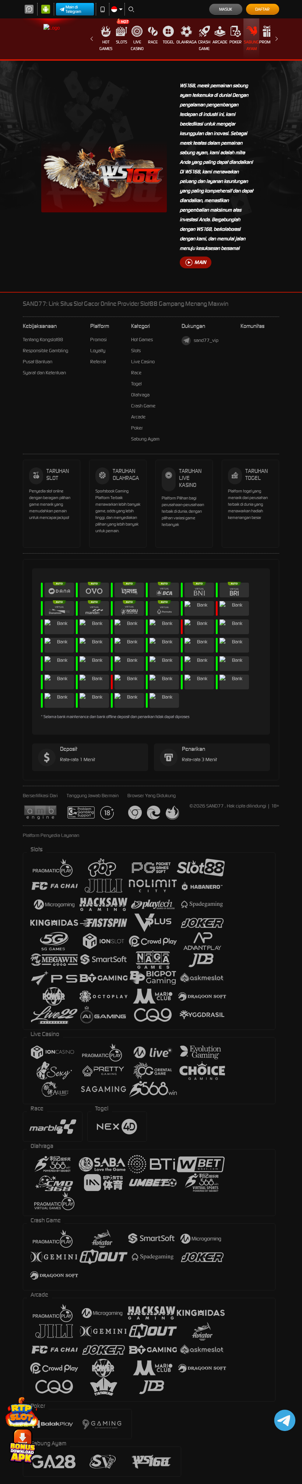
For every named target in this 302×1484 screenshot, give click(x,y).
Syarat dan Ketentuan (44, 373)
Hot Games (105, 45)
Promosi (267, 42)
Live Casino (137, 45)
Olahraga (186, 42)
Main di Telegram (73, 9)
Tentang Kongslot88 (43, 339)
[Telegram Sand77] (283, 1420)
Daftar (262, 9)
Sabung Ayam (251, 45)
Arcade (220, 42)
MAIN (200, 262)
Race (153, 42)
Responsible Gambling (45, 350)
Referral (98, 361)
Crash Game (204, 45)
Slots (121, 42)
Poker (235, 42)
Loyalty (97, 350)
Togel (168, 42)
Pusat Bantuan (37, 361)
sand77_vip (206, 340)
